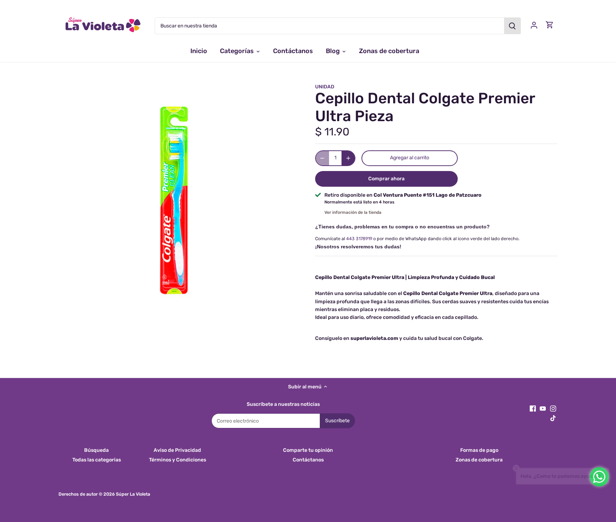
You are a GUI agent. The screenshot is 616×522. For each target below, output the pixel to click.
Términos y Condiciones (177, 460)
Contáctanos (308, 460)
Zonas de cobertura (479, 460)
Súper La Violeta (133, 494)
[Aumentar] (348, 158)
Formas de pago (479, 450)
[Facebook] (533, 408)
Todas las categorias (96, 460)
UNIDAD (324, 87)
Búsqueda (96, 450)
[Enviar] (512, 26)
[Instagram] (553, 408)
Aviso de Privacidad (177, 450)
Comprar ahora (386, 179)
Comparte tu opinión (308, 450)
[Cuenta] (534, 25)
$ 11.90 (332, 131)
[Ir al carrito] (549, 25)
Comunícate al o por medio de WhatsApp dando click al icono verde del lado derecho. (417, 238)
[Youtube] (543, 408)
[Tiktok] (553, 418)
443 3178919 (359, 238)
